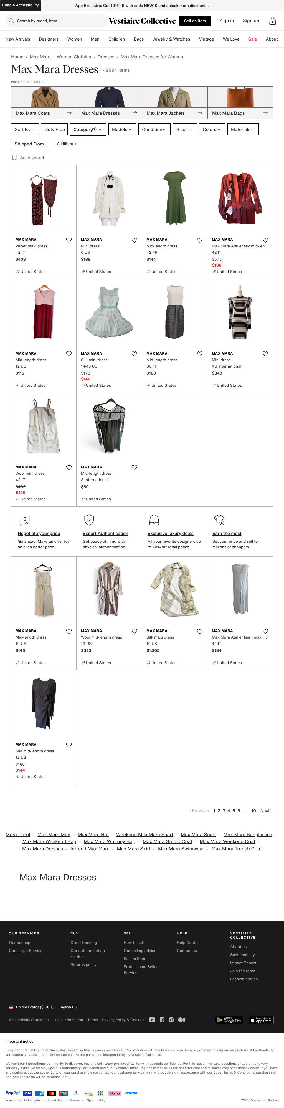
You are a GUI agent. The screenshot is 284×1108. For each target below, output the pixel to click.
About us (238, 947)
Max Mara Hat (93, 834)
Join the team (242, 971)
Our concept (20, 943)
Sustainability (242, 955)
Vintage (206, 39)
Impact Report (243, 963)
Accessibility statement (29, 1019)
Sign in (226, 21)
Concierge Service (25, 951)
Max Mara (40, 56)
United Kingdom (31, 1100)
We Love (231, 39)
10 (253, 810)
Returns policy (83, 965)
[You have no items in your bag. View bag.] (273, 21)
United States (56, 1100)
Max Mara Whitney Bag (109, 841)
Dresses (106, 56)
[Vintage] (218, 39)
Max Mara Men (53, 834)
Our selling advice (140, 951)
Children (116, 39)
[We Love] (244, 39)
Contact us (187, 951)
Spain (91, 1100)
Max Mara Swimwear (181, 848)
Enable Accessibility (20, 5)
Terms (92, 1019)
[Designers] (63, 39)
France (11, 1100)
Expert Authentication (105, 533)
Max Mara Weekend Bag (49, 841)
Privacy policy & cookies (123, 1019)
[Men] (104, 39)
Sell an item (195, 21)
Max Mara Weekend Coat (227, 841)
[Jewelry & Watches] (194, 39)
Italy (102, 1100)
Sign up (251, 21)
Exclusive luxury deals (171, 533)
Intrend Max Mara (90, 848)
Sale (252, 39)
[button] (273, 21)
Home (17, 56)
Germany (76, 1100)
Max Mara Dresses (42, 848)
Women (74, 39)
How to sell (134, 943)
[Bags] (148, 39)
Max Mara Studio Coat (167, 841)
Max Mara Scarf (198, 834)
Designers (49, 39)
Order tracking (83, 943)
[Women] (86, 39)
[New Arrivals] (34, 39)
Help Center (188, 943)
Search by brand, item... (38, 21)
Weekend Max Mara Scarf (144, 834)
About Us (275, 39)
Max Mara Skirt (134, 848)
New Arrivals (18, 39)
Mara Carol (18, 834)
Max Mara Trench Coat (237, 848)
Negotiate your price (39, 533)
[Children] (129, 39)
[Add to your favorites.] (68, 240)
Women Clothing (74, 56)
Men (95, 39)
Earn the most (227, 533)
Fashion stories (244, 979)
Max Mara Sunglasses (248, 834)
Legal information (68, 1019)
